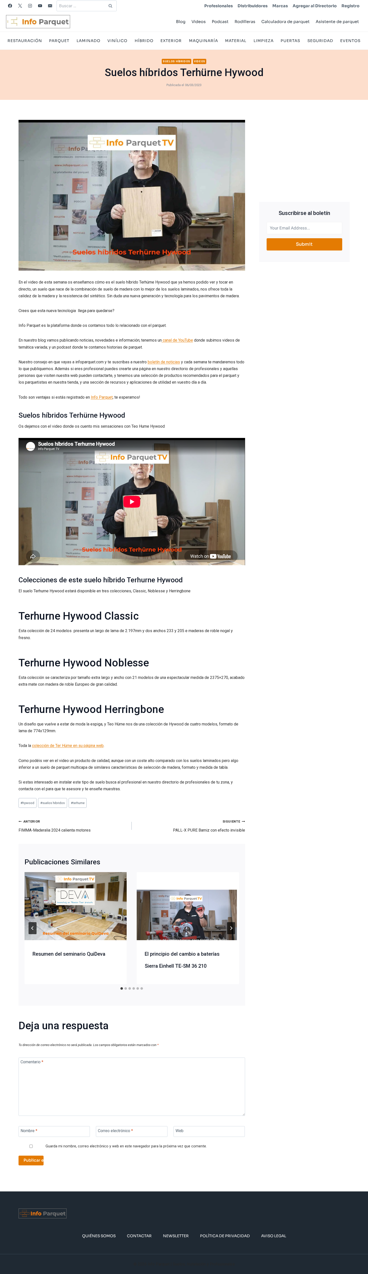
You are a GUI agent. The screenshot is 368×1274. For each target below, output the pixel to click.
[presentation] (76, 906)
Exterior (171, 40)
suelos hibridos (52, 803)
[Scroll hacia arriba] (356, 1254)
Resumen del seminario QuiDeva (69, 954)
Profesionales (218, 6)
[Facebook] (10, 6)
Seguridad (320, 40)
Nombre (29, 1130)
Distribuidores (253, 6)
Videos (199, 21)
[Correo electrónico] (50, 6)
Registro (350, 6)
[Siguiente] (231, 928)
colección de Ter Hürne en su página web (68, 745)
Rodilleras (245, 21)
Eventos (350, 40)
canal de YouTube (177, 340)
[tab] (121, 988)
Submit (304, 244)
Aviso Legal (273, 1235)
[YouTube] (40, 6)
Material (235, 40)
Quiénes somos (99, 1235)
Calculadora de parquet (285, 21)
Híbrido (144, 40)
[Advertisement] (304, 155)
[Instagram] (30, 6)
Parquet (59, 40)
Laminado (88, 40)
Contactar (139, 1235)
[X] (20, 6)
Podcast (220, 21)
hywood (27, 803)
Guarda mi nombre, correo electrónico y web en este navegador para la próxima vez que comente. (126, 1146)
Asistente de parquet (337, 21)
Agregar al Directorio (315, 6)
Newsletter (176, 1235)
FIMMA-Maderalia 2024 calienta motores (55, 826)
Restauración (25, 40)
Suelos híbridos (176, 61)
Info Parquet (102, 397)
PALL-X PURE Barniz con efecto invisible (209, 826)
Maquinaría (203, 40)
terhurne (78, 803)
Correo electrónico (115, 1130)
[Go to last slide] (33, 928)
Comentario (32, 1062)
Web (179, 1130)
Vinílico (117, 40)
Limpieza (264, 40)
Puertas (290, 40)
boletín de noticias (164, 362)
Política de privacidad (225, 1235)
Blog (181, 21)
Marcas (280, 6)
